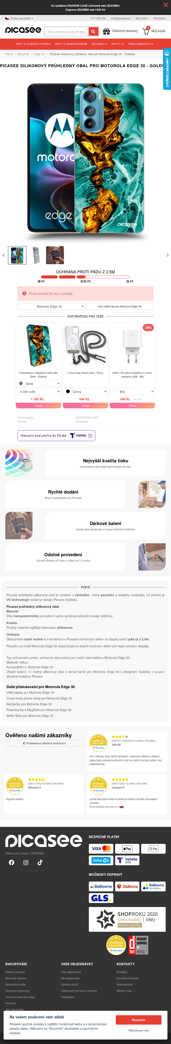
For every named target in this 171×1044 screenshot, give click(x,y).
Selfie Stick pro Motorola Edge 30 (29, 715)
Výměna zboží (69, 984)
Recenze (10, 1003)
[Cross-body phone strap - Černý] (85, 345)
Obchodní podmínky (17, 990)
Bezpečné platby (15, 984)
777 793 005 (98, 18)
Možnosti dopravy (16, 978)
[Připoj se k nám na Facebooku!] (11, 862)
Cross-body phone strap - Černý (85, 372)
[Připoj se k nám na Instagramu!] (25, 862)
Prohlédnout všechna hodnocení (46, 743)
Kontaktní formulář (128, 978)
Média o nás (124, 990)
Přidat (38, 405)
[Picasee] (23, 29)
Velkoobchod (124, 984)
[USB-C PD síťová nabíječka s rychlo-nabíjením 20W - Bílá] (132, 345)
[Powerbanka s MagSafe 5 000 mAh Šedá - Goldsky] (38, 345)
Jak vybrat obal (14, 1009)
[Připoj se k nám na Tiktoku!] (40, 862)
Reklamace (68, 997)
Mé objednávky (70, 978)
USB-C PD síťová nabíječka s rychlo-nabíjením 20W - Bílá (132, 374)
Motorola (23, 54)
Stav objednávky (71, 972)
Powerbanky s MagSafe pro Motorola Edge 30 (38, 710)
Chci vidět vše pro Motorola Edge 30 (120, 306)
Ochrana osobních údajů (20, 997)
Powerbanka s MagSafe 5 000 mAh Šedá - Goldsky (38, 374)
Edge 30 (39, 54)
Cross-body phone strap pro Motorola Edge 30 (39, 698)
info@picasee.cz (121, 18)
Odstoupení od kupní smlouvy (79, 990)
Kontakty (122, 972)
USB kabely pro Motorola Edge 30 (30, 692)
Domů (9, 54)
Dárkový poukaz (15, 972)
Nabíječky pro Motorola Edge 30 (29, 704)
